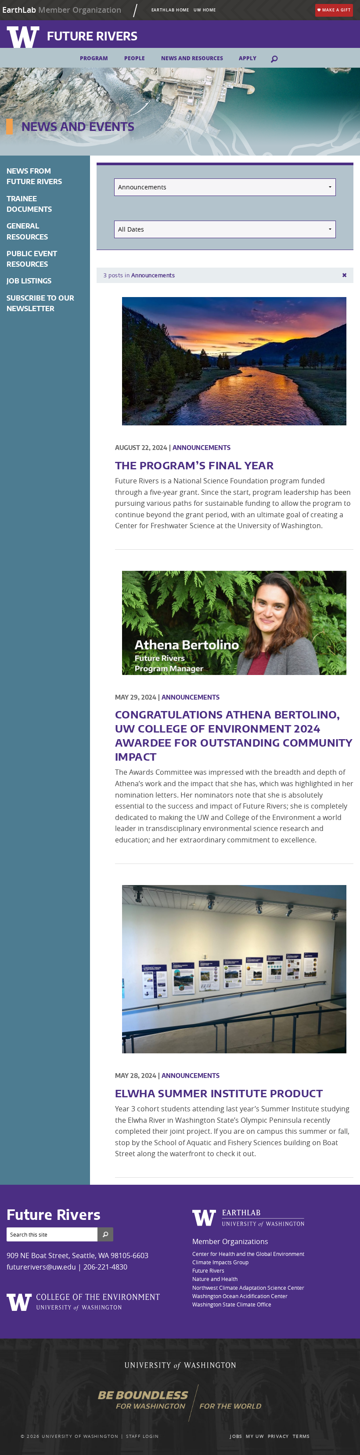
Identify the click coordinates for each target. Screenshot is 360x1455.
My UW (255, 1436)
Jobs (236, 1436)
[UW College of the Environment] (83, 1300)
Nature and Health (215, 1278)
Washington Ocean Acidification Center (240, 1295)
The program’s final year (194, 465)
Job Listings (29, 280)
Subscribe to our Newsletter (40, 303)
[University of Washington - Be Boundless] (180, 1406)
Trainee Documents (29, 204)
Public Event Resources (32, 259)
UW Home (205, 10)
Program (94, 58)
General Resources (27, 231)
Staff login (142, 1436)
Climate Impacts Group (220, 1262)
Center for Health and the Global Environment (248, 1253)
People (134, 58)
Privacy (278, 1436)
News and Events (78, 126)
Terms (301, 1436)
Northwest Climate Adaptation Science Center (248, 1287)
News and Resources (192, 58)
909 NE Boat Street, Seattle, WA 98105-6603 (77, 1255)
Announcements (201, 447)
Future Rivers (208, 1270)
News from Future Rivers (34, 176)
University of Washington (80, 1436)
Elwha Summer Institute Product (219, 1092)
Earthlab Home (170, 10)
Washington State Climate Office (231, 1304)
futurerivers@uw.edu (41, 1267)
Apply (247, 58)
